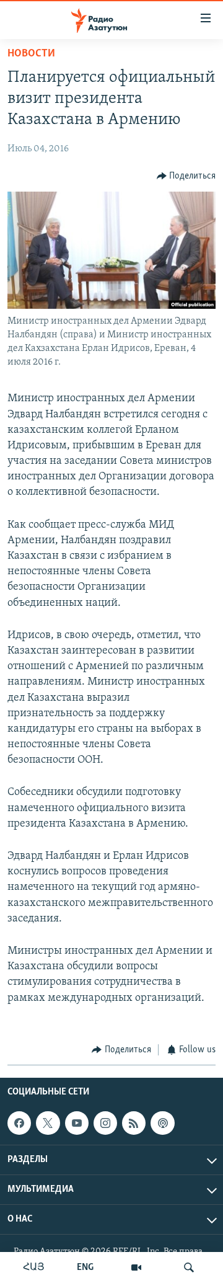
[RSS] (134, 1123)
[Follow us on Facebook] (19, 1123)
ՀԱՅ (34, 1267)
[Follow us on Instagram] (105, 1123)
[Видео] (136, 1267)
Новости (31, 54)
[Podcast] (162, 1123)
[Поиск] (189, 1267)
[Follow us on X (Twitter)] (47, 1123)
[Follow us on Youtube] (77, 1123)
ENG (85, 1267)
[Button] (186, 176)
